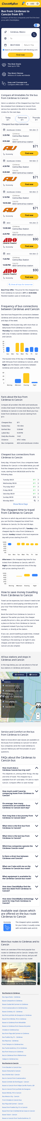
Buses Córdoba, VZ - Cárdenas (12, 1014)
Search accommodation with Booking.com (21, 50)
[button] (38, 716)
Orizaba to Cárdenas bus (10, 1032)
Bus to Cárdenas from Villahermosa (14, 1057)
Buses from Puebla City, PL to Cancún (14, 1109)
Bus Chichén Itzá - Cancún (11, 1077)
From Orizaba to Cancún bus (12, 1102)
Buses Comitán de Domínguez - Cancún (15, 1084)
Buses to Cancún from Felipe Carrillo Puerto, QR (18, 1087)
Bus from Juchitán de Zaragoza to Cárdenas (17, 1017)
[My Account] (23, 3)
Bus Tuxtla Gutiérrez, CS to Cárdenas (14, 1050)
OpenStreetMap (29, 723)
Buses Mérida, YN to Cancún (11, 1095)
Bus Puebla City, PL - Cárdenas (12, 1039)
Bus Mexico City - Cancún (10, 1098)
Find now (29, 153)
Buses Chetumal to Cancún (11, 1073)
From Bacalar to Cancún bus (11, 1069)
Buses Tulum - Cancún (9, 1117)
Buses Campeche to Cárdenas (12, 1003)
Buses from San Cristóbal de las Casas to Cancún (18, 1113)
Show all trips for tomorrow (21, 284)
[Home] (10, 3)
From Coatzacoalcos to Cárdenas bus (14, 1010)
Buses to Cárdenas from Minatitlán (14, 1025)
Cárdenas (20, 677)
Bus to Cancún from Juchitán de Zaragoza (16, 1091)
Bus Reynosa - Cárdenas (10, 1043)
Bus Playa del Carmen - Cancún (12, 1106)
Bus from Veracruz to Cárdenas (12, 1054)
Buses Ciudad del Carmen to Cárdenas (15, 1006)
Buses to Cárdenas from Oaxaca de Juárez (16, 1028)
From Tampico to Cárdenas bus (12, 1046)
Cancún (34, 677)
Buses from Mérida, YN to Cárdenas (14, 1021)
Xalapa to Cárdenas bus (10, 1061)
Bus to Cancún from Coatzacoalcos (14, 1080)
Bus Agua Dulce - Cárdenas (11, 999)
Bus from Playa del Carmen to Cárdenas (15, 1036)
